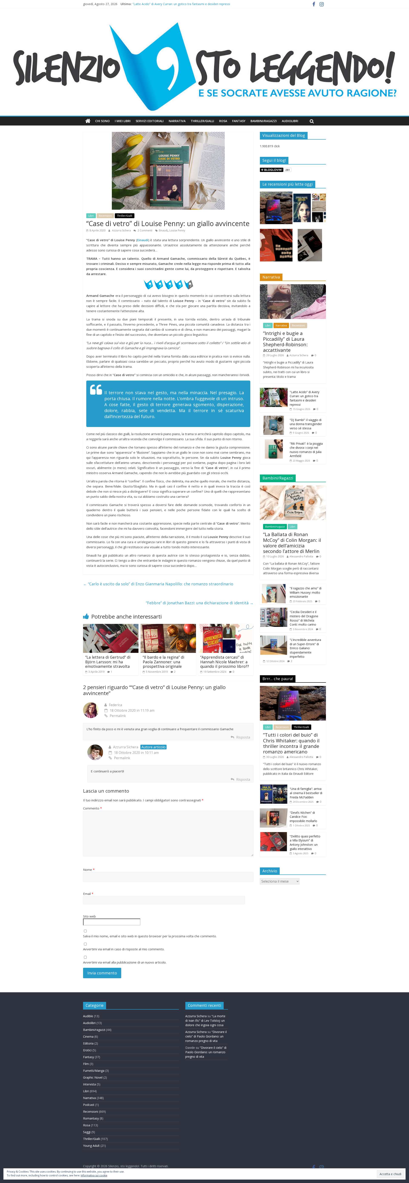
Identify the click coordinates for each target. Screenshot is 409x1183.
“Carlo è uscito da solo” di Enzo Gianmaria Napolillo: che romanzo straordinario (158, 583)
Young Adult (91, 1146)
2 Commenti (144, 230)
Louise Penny (177, 230)
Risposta (243, 737)
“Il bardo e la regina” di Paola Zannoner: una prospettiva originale (163, 662)
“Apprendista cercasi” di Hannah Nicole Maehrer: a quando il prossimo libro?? (224, 662)
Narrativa (177, 121)
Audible (88, 1016)
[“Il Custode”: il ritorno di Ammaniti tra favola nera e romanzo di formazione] (309, 247)
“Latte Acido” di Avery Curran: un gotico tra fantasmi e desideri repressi (181, 4)
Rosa (223, 121)
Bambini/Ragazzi (264, 121)
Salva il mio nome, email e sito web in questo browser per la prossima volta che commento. (150, 936)
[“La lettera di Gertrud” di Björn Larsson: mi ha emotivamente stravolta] (110, 626)
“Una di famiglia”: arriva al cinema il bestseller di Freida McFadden (306, 793)
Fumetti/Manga (93, 1071)
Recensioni (105, 216)
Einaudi (163, 230)
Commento (92, 808)
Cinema (88, 1036)
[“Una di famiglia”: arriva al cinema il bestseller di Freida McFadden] (274, 787)
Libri (91, 216)
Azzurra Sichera (121, 230)
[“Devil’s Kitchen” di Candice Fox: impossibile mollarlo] (274, 811)
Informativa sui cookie (94, 1175)
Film (86, 1064)
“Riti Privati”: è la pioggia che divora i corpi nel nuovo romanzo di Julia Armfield (306, 449)
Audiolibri (290, 121)
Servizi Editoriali (150, 121)
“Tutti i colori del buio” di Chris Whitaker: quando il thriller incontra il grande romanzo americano (291, 743)
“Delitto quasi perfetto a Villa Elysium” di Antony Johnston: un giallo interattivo (305, 842)
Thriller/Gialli (202, 121)
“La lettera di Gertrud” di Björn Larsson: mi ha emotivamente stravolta (107, 662)
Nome (89, 869)
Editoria (88, 1043)
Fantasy (238, 121)
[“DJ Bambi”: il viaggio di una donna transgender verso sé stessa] (274, 418)
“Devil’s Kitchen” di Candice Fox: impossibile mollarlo (303, 817)
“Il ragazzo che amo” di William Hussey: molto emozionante (305, 592)
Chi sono (102, 121)
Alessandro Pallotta (301, 556)
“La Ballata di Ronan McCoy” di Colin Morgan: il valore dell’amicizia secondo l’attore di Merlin (292, 542)
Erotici (87, 1050)
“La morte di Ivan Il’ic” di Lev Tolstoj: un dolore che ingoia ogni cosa (205, 1020)
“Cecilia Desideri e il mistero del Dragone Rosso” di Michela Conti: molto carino (304, 618)
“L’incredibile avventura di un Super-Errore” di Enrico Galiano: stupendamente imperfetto (305, 648)
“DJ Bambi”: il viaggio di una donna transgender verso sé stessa (306, 424)
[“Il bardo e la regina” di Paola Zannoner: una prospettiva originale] (168, 626)
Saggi (87, 1132)
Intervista (89, 1084)
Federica (115, 705)
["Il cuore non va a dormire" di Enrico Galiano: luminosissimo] (309, 210)
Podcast (88, 1105)
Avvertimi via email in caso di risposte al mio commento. (123, 949)
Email (88, 894)
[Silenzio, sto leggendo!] (204, 20)
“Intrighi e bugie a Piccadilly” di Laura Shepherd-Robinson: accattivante (285, 341)
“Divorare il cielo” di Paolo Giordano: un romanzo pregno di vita (206, 1036)
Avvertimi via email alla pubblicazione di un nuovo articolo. (124, 962)
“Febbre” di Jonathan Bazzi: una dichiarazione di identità (199, 602)
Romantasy (91, 1118)
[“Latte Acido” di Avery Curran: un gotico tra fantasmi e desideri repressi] (274, 390)
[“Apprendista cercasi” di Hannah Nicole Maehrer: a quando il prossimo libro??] (225, 626)
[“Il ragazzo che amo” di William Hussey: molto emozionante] (274, 586)
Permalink (118, 715)
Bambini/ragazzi (275, 526)
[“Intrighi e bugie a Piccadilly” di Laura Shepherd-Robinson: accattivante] (293, 286)
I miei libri (123, 121)
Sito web (89, 916)
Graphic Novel (92, 1077)
